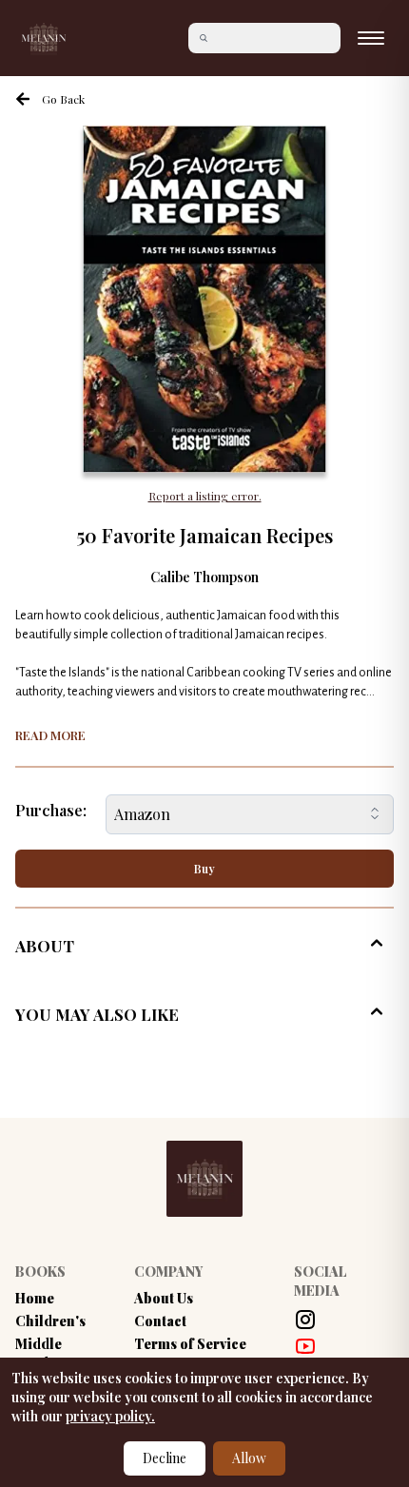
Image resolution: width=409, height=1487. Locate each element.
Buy (204, 868)
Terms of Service (190, 1344)
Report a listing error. (205, 495)
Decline (164, 1458)
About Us (163, 1298)
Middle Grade (38, 1353)
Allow (249, 1458)
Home (34, 1298)
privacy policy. (110, 1416)
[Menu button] (371, 38)
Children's (50, 1321)
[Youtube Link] (305, 1346)
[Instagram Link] (305, 1319)
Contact (160, 1321)
